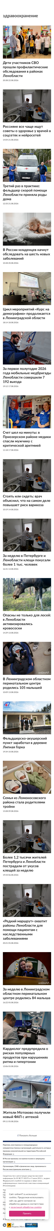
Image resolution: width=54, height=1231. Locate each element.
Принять (27, 1213)
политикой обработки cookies (26, 1207)
